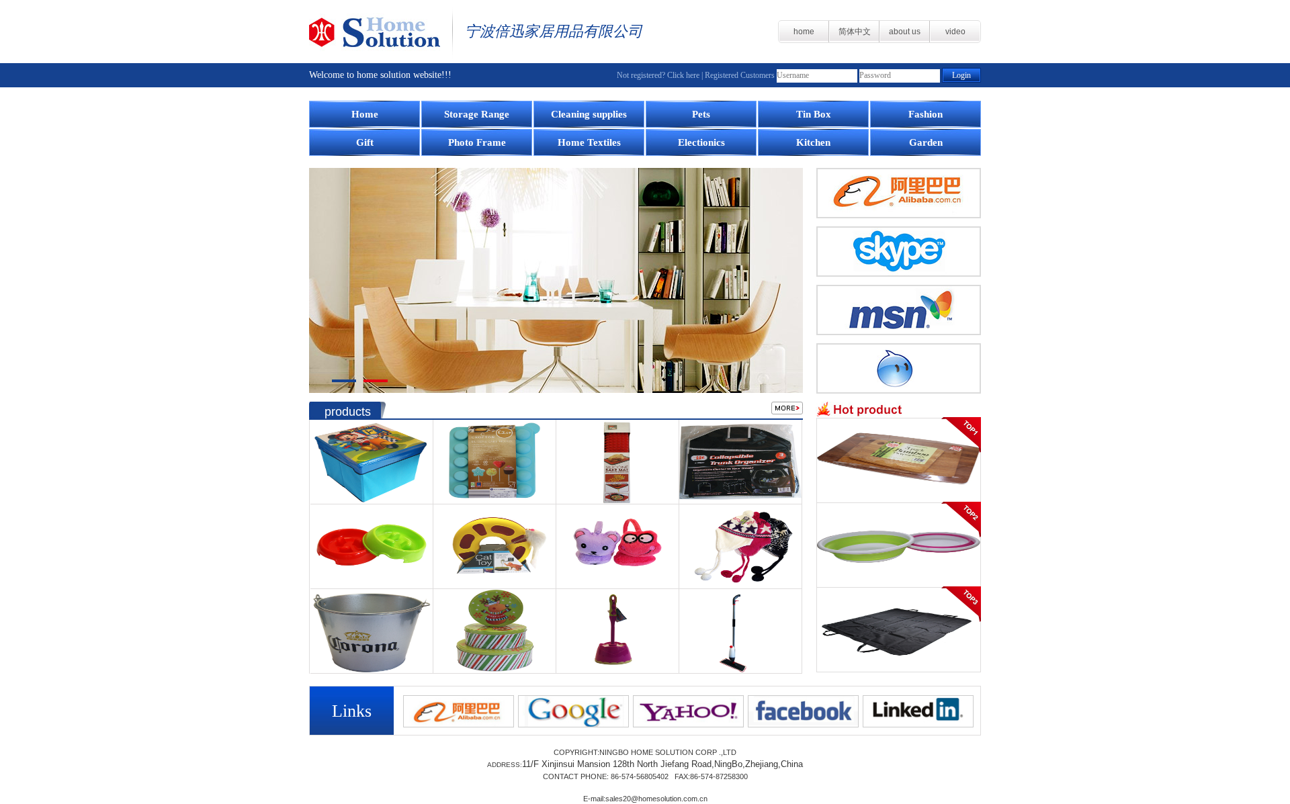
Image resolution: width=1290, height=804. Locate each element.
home (803, 31)
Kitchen (813, 142)
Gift (365, 142)
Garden (926, 142)
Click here (683, 75)
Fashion (925, 114)
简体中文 (854, 31)
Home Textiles (589, 142)
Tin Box (813, 114)
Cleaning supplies (589, 114)
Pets (701, 114)
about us (904, 31)
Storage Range (476, 114)
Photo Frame (477, 142)
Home (364, 114)
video (955, 31)
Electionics (701, 142)
